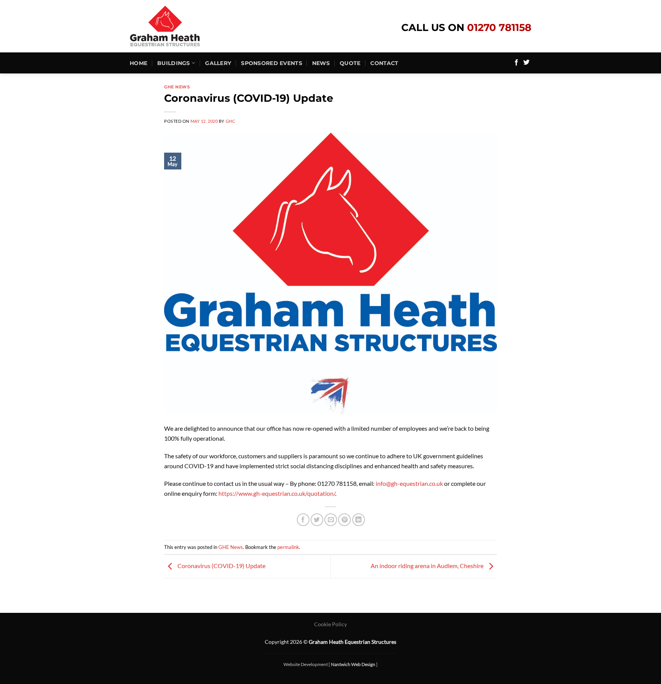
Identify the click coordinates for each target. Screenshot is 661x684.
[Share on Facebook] (303, 519)
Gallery (218, 63)
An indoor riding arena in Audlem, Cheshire (428, 565)
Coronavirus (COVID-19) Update (220, 565)
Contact (384, 63)
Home (138, 63)
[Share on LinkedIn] (358, 519)
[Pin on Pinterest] (344, 519)
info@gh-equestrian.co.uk (409, 483)
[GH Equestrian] (180, 26)
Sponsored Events (271, 63)
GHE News (177, 87)
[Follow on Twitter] (526, 62)
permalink (288, 547)
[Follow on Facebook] (516, 62)
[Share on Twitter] (317, 519)
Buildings (173, 63)
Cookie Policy (330, 624)
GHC (231, 121)
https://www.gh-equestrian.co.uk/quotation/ (276, 493)
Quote (350, 63)
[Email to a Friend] (330, 519)
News (321, 63)
